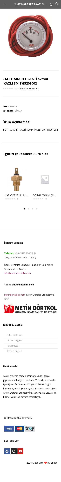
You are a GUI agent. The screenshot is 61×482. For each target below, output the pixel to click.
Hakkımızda (13, 345)
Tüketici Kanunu (15, 335)
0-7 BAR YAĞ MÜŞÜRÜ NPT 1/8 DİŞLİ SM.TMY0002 (44, 195)
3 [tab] (32, 208)
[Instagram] (14, 451)
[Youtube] (20, 451)
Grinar (54, 462)
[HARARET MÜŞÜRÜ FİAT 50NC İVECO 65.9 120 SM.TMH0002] (16, 179)
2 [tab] (28, 208)
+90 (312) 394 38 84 (25, 253)
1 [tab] (24, 208)
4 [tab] (36, 208)
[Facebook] (7, 451)
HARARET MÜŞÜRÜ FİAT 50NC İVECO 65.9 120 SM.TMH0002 (16, 195)
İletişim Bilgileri (14, 351)
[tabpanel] (16, 183)
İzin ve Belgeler (14, 340)
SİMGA (18, 110)
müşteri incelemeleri (26, 88)
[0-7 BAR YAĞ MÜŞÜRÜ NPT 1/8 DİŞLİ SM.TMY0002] (44, 179)
